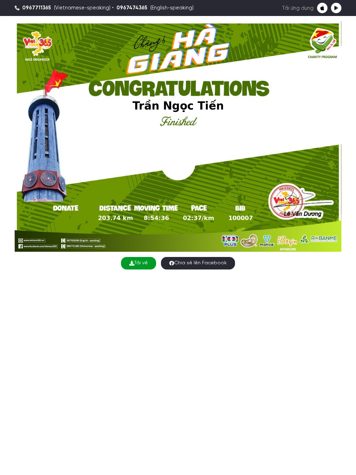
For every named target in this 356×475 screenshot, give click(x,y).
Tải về (141, 263)
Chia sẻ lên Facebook (200, 263)
